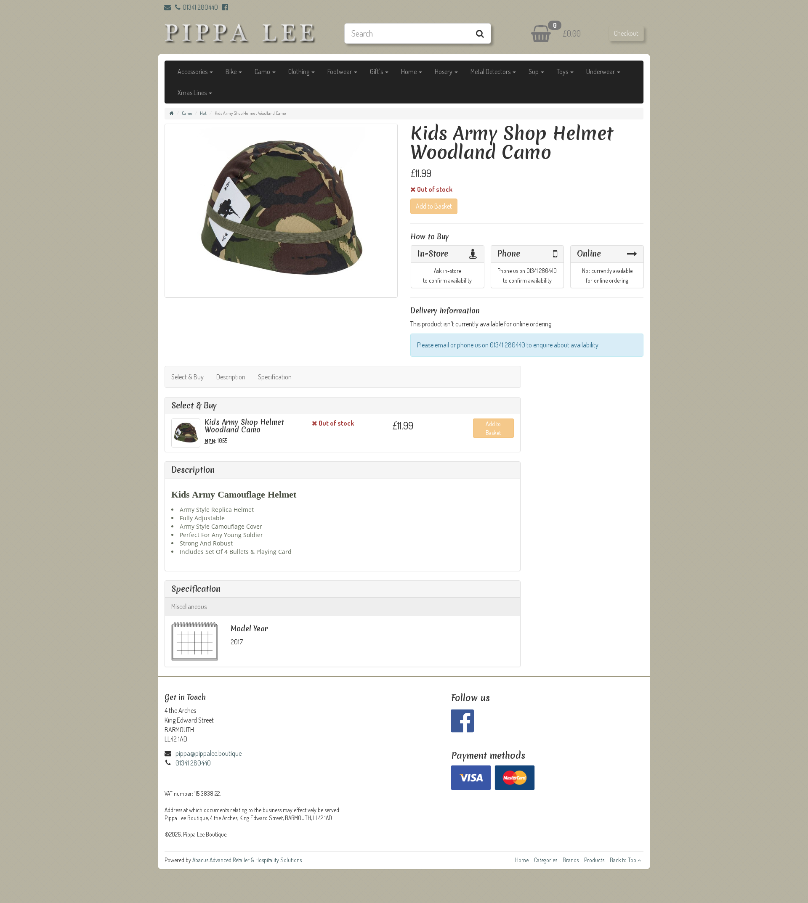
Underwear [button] (601, 71)
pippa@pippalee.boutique (208, 753)
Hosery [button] (444, 71)
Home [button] (409, 71)
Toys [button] (563, 71)
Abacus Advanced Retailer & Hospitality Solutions (247, 859)
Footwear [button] (340, 71)
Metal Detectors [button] (491, 71)
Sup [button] (534, 71)
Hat (203, 113)
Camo (187, 113)
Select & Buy (187, 377)
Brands (571, 859)
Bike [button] (232, 71)
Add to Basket (434, 206)
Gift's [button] (377, 71)
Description (230, 377)
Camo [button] (263, 71)
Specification (275, 377)
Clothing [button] (299, 71)
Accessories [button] (193, 71)
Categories (545, 859)
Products (594, 859)
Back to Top (624, 859)
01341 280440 (200, 7)
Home (522, 859)
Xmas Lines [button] (193, 92)
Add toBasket (493, 428)
